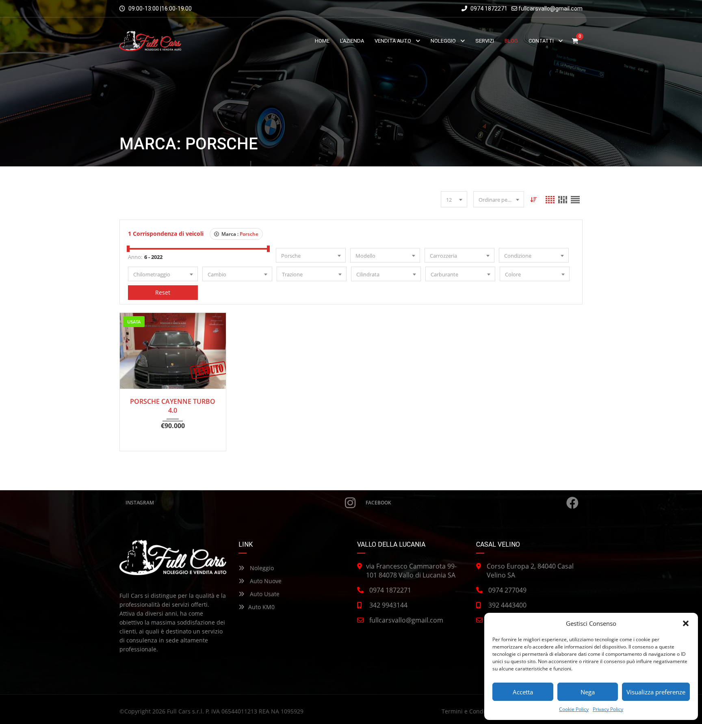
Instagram (140, 502)
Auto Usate (264, 594)
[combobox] (454, 199)
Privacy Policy (608, 709)
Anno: (135, 257)
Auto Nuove (265, 581)
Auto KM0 (261, 607)
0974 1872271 (488, 8)
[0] (575, 41)
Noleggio (261, 568)
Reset (162, 292)
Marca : (239, 234)
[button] (686, 623)
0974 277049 (507, 590)
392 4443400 (507, 605)
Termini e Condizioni (470, 711)
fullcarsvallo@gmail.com (550, 8)
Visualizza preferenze (655, 692)
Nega (588, 692)
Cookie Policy (574, 709)
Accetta (523, 692)
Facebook (378, 502)
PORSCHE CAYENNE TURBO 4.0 (172, 406)
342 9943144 (388, 605)
